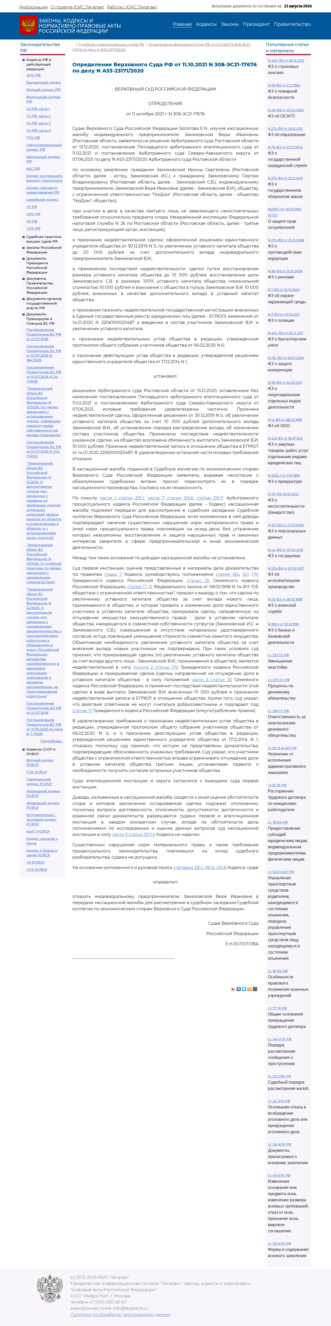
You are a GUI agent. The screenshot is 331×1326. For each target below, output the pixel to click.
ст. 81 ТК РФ (277, 785)
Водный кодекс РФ (43, 89)
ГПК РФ (33, 137)
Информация (33, 7)
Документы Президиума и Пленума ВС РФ (40, 318)
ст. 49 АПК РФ (279, 1175)
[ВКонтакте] (239, 988)
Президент (256, 24)
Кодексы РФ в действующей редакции (38, 64)
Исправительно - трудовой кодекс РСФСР (41, 819)
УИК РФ (33, 214)
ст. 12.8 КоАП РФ (281, 872)
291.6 (210, 867)
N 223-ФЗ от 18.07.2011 (285, 438)
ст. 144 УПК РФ (279, 1039)
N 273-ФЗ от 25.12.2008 (286, 240)
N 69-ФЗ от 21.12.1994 (284, 85)
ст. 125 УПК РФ (279, 1076)
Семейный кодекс (42, 199)
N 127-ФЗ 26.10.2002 (283, 494)
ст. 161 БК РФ (278, 971)
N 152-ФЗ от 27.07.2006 (286, 525)
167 (245, 574)
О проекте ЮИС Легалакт (77, 7)
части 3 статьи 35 (212, 679)
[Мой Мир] (255, 988)
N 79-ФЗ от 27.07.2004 (285, 147)
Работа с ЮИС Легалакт (132, 7)
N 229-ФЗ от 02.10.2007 (286, 568)
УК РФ (31, 221)
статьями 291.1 (188, 867)
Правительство (292, 24)
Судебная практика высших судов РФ (111, 44)
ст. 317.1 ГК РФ (279, 680)
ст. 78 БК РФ (278, 822)
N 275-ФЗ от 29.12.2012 (285, 178)
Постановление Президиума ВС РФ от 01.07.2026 (43, 334)
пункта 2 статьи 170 (155, 667)
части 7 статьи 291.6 (170, 498)
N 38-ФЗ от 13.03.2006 (285, 271)
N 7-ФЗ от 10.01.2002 (284, 290)
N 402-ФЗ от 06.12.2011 (285, 333)
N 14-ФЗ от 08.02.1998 (285, 420)
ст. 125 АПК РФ (279, 1243)
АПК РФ (33, 75)
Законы (230, 24)
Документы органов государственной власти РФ (44, 303)
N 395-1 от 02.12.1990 (283, 624)
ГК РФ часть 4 (38, 130)
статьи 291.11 (210, 498)
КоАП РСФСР (38, 831)
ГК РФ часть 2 (38, 116)
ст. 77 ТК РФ (277, 1008)
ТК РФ (31, 207)
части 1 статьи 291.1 (122, 498)
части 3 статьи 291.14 (133, 834)
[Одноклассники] (249, 988)
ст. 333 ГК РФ (278, 655)
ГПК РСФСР (36, 772)
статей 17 (136, 586)
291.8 (221, 867)
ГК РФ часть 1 (38, 109)
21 (150, 586)
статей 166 (227, 574)
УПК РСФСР (36, 869)
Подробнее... (51, 741)
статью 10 (82, 710)
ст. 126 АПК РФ (279, 1144)
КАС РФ (33, 168)
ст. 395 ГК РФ (278, 711)
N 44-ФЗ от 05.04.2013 (285, 550)
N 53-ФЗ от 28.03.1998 (285, 599)
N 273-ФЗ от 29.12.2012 (285, 129)
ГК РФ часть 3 (38, 123)
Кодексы (206, 24)
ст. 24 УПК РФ (279, 1101)
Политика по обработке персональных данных (120, 1314)
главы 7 (113, 574)
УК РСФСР (35, 862)
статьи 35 (198, 580)
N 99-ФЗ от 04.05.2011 (285, 383)
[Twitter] (244, 988)
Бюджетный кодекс (43, 82)
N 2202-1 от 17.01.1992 (284, 475)
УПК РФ (33, 228)
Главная (182, 24)
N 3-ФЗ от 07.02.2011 (283, 314)
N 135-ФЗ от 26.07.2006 (286, 358)
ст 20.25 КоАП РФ (282, 748)
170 (255, 574)
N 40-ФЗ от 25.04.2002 (286, 110)
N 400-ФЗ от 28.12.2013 (286, 60)
